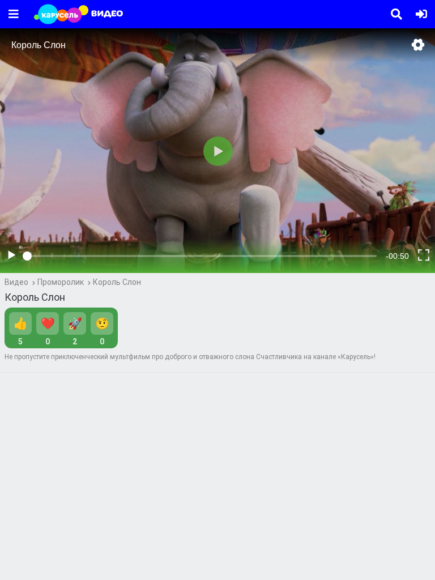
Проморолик (60, 282)
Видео (16, 282)
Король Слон (117, 282)
